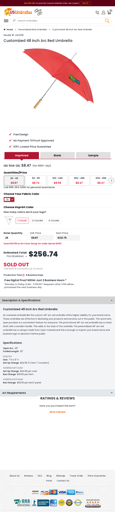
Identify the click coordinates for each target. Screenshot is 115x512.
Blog (49, 475)
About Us (15, 475)
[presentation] (111, 180)
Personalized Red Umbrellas (32, 29)
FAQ (40, 475)
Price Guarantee (97, 475)
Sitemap (60, 475)
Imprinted (21, 155)
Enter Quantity (13, 233)
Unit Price (35, 233)
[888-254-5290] (97, 12)
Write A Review (58, 411)
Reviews (28, 475)
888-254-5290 (17, 187)
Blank (57, 155)
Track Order (76, 475)
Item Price (62, 233)
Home (10, 29)
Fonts (49, 480)
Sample (93, 155)
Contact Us (63, 480)
